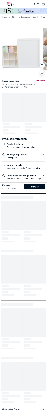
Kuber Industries (10, 81)
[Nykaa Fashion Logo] (18, 4)
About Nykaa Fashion (11, 409)
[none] (23, 11)
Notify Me (35, 186)
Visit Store (40, 81)
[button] (3, 4)
